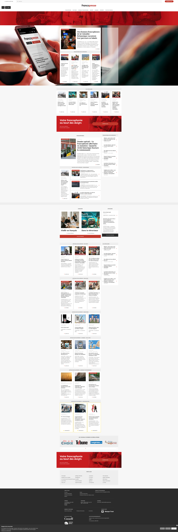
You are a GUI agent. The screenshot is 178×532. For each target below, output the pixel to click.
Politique (75, 10)
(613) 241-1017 (86, 502)
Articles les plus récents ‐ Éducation (80, 278)
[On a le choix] (67, 442)
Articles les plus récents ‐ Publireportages (80, 401)
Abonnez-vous (169, 1)
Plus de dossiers (80, 236)
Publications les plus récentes (80, 51)
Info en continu (109, 10)
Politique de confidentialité (6, 530)
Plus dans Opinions (110, 235)
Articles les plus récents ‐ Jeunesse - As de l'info (80, 337)
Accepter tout (174, 528)
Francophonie (68, 10)
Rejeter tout (162, 528)
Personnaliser (168, 528)
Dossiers (102, 10)
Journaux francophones (83, 10)
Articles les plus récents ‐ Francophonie (80, 167)
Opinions (110, 208)
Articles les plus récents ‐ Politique (80, 243)
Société (91, 10)
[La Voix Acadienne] (111, 442)
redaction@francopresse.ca (106, 502)
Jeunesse (96, 10)
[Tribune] (81, 442)
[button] (8, 7)
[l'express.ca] (96, 442)
